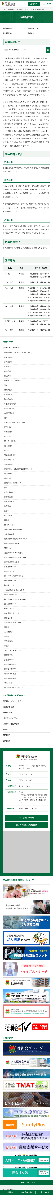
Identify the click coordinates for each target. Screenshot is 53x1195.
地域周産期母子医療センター (15, 557)
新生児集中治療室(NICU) (13, 576)
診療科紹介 (12, 9)
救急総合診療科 (10, 455)
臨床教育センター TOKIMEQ (15, 599)
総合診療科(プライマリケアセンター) (18, 352)
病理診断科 (8, 515)
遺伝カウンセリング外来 (13, 553)
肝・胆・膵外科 (10, 441)
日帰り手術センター (11, 594)
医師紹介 (31, 33)
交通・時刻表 (44, 1192)
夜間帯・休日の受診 (11, 724)
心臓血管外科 (9, 413)
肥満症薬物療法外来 (11, 543)
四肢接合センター (11, 567)
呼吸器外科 (8, 432)
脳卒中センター (10, 585)
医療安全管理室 (10, 669)
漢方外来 (7, 385)
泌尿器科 (7, 506)
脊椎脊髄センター (11, 580)
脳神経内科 (8, 399)
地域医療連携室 (10, 678)
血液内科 (7, 366)
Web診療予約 (26, 1192)
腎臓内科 (7, 376)
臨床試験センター (11, 604)
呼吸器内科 (8, 357)
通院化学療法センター (12, 613)
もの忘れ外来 (9, 534)
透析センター (9, 608)
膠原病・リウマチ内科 (12, 380)
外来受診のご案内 (10, 718)
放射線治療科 (9, 497)
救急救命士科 (9, 660)
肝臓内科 (7, 371)
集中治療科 (8, 464)
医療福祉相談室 (10, 664)
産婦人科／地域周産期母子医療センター (19, 469)
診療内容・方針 (33, 28)
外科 (6, 418)
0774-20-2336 (25, 780)
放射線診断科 (9, 501)
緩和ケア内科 (9, 525)
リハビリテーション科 (12, 650)
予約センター (9, 683)
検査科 (6, 646)
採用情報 (6, 740)
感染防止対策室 (10, 674)
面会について (8, 729)
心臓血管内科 (9, 408)
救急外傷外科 (9, 459)
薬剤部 (6, 636)
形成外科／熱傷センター (13, 483)
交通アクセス (8, 707)
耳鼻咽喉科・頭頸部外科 (13, 529)
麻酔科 (6, 520)
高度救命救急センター (12, 562)
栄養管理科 (8, 641)
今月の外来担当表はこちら (15, 49)
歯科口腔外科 (9, 492)
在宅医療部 (8, 632)
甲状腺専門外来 (10, 404)
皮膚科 (6, 511)
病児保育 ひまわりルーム (13, 687)
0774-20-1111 (25, 774)
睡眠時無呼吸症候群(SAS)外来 (15, 539)
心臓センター (9, 571)
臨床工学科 (8, 655)
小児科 (6, 450)
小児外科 (7, 436)
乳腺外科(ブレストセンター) (14, 422)
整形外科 (7, 478)
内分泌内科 (8, 394)
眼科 (6, 487)
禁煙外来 (7, 548)
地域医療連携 (7, 33)
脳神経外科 (8, 473)
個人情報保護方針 (9, 1189)
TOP (4, 9)
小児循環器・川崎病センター (15, 590)
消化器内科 (8, 362)
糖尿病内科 (8, 390)
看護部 (6, 627)
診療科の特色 (7, 28)
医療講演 (6, 735)
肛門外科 (7, 427)
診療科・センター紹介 (26, 9)
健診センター (9, 618)
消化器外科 (8, 446)
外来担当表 (7, 712)
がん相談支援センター (12, 622)
